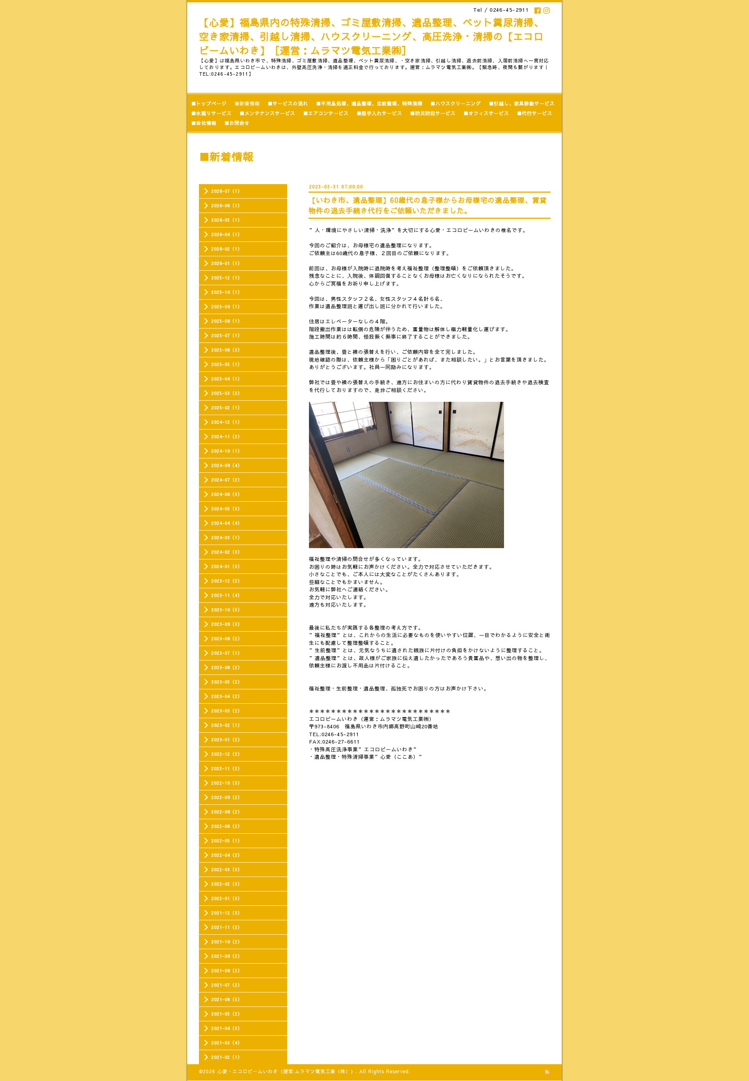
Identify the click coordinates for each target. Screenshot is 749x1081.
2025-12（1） (226, 277)
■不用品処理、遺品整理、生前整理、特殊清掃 (369, 103)
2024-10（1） (226, 451)
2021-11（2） (226, 927)
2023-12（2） (226, 581)
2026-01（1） (226, 263)
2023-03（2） (226, 711)
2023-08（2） (226, 638)
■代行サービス (534, 113)
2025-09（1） (226, 306)
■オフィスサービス (486, 113)
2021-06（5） (226, 999)
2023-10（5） (226, 609)
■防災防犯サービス (433, 113)
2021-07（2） (226, 985)
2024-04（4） (226, 523)
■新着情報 (247, 103)
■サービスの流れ (288, 103)
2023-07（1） (226, 653)
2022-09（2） (226, 797)
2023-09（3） (226, 624)
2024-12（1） (226, 422)
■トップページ (209, 103)
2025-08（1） (226, 321)
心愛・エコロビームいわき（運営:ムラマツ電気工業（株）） (286, 1071)
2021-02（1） (226, 1057)
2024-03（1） (226, 537)
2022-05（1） (226, 840)
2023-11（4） (226, 595)
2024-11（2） (226, 436)
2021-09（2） (226, 956)
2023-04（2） (226, 696)
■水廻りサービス (211, 113)
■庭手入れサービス (379, 113)
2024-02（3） (226, 552)
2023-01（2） (226, 739)
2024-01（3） (226, 566)
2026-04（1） (226, 234)
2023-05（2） (226, 682)
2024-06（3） (226, 494)
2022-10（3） (226, 783)
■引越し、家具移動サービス (522, 103)
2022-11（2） (226, 768)
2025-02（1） (226, 407)
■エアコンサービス (326, 113)
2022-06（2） (226, 826)
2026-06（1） (226, 205)
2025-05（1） (226, 364)
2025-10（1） (226, 292)
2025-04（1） (226, 379)
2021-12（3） (226, 913)
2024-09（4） (226, 465)
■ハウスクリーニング (455, 103)
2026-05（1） (226, 220)
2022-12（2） (226, 754)
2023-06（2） (226, 667)
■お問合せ (237, 123)
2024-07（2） (226, 480)
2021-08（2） (226, 970)
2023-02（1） (226, 725)
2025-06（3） (226, 350)
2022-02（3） (226, 884)
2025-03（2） (226, 393)
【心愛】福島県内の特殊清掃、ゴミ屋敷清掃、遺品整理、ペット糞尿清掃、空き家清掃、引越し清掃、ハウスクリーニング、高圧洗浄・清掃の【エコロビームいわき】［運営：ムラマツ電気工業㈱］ (371, 36)
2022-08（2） (226, 812)
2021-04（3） (226, 1028)
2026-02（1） (226, 249)
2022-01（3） (226, 898)
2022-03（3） (226, 869)
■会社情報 (204, 123)
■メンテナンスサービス (267, 113)
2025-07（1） (226, 335)
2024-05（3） (226, 508)
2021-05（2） (226, 1014)
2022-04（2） (226, 855)
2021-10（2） (226, 941)
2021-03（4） (226, 1042)
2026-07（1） (226, 191)
